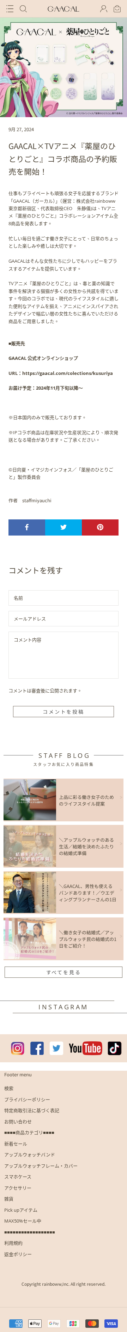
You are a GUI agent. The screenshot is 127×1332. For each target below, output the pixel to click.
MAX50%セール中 (22, 1221)
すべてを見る (63, 972)
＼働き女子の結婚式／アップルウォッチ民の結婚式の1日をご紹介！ (87, 939)
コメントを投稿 (63, 711)
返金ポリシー (18, 1254)
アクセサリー (17, 1188)
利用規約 (13, 1243)
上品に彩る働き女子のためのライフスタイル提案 (86, 800)
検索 (8, 1088)
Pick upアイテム (20, 1210)
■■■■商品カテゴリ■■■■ (29, 1132)
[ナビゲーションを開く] (9, 8)
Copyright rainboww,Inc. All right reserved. (63, 1284)
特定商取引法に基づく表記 (31, 1110)
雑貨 (8, 1199)
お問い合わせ (18, 1121)
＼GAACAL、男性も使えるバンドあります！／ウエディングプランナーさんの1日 (87, 893)
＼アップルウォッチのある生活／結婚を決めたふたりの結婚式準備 (86, 846)
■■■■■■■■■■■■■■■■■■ (29, 1232)
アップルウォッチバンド (29, 1154)
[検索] (23, 8)
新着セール (15, 1144)
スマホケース (17, 1176)
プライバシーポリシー (27, 1099)
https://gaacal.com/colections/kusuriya (67, 373)
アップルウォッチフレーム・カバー (41, 1166)
